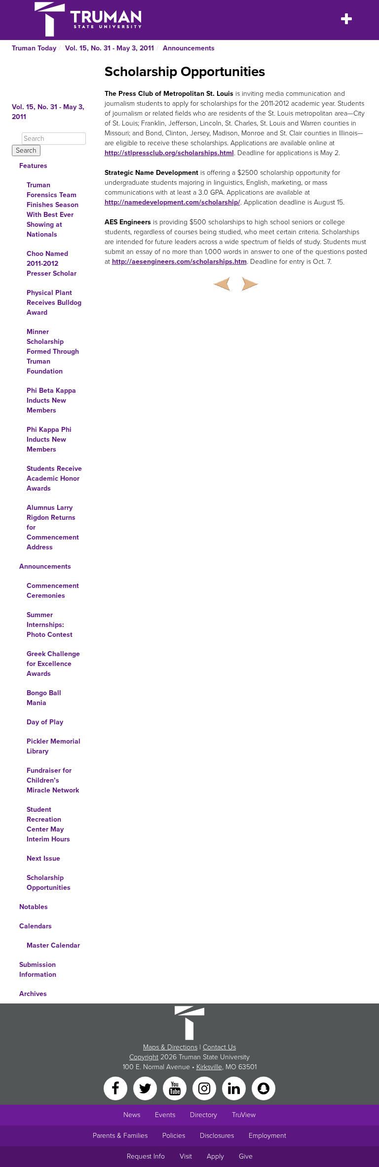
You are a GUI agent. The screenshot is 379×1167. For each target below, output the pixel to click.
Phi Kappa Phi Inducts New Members (49, 439)
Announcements (189, 48)
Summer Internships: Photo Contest (50, 625)
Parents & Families (120, 1135)
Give (246, 1156)
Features (33, 166)
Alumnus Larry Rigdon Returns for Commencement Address (53, 527)
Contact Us (219, 1047)
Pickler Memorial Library (53, 746)
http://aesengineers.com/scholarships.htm (179, 261)
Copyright (143, 1057)
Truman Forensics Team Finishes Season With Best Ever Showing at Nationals (52, 210)
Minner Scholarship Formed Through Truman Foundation (53, 351)
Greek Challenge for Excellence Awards (53, 664)
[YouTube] (175, 1088)
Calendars (35, 926)
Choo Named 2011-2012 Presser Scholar (51, 264)
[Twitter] (146, 1088)
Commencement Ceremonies (53, 591)
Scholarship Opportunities (49, 883)
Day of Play (45, 722)
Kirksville (209, 1067)
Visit (186, 1156)
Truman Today (34, 48)
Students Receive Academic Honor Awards (54, 478)
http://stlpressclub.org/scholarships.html (169, 153)
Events (165, 1115)
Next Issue (43, 858)
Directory (203, 1115)
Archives (33, 994)
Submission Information (37, 969)
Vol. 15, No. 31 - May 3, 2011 (109, 48)
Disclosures (217, 1135)
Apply (215, 1156)
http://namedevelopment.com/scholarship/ (172, 202)
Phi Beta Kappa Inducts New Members (51, 400)
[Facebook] (116, 1088)
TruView (244, 1115)
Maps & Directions (170, 1047)
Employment (267, 1135)
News (131, 1115)
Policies (173, 1135)
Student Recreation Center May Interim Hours (48, 824)
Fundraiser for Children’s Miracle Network (53, 780)
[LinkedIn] (235, 1088)
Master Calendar (53, 945)
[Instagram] (205, 1088)
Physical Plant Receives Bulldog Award (54, 303)
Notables (33, 907)
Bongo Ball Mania (44, 698)
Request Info (146, 1156)
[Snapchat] (263, 1088)
